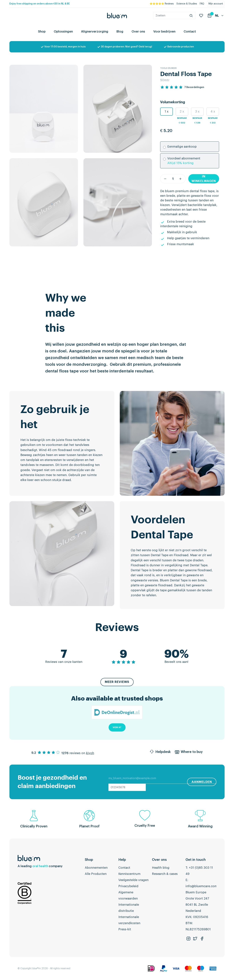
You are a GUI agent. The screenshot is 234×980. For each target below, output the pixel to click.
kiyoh (90, 753)
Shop (42, 31)
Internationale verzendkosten (129, 920)
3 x (197, 111)
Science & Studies (186, 4)
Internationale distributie (128, 907)
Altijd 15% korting (180, 163)
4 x (213, 111)
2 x (182, 111)
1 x (167, 111)
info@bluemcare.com (201, 886)
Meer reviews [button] (117, 681)
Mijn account (215, 4)
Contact (190, 31)
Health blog (160, 867)
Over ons (138, 31)
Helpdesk (163, 752)
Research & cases (165, 873)
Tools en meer (168, 68)
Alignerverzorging (94, 31)
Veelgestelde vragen (133, 880)
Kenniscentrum (129, 873)
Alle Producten (96, 873)
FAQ (202, 4)
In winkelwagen (204, 179)
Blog (119, 31)
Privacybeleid (128, 886)
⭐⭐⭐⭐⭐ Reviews (162, 4)
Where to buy (192, 752)
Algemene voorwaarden (128, 895)
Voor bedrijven (164, 31)
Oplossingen (63, 31)
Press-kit (124, 929)
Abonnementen (96, 867)
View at (117, 727)
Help (122, 860)
